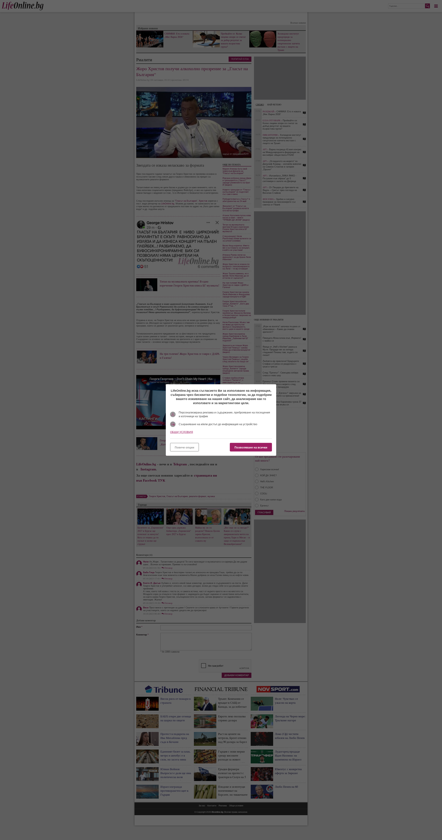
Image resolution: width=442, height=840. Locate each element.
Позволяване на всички (250, 447)
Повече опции (184, 447)
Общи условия (181, 432)
